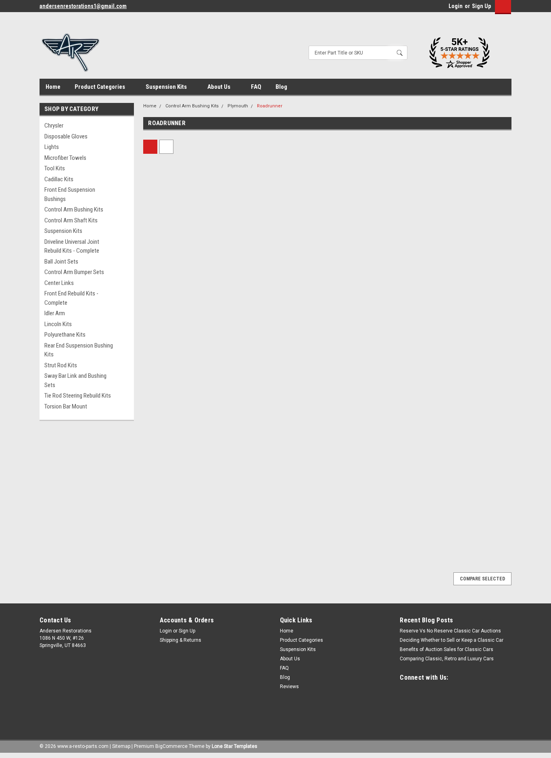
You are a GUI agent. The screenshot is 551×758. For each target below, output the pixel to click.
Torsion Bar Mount (65, 406)
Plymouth (237, 106)
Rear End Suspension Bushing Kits (78, 350)
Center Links (59, 283)
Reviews (289, 686)
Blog (281, 86)
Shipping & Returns (180, 640)
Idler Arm (54, 313)
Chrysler (53, 125)
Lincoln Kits (58, 324)
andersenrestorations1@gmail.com (83, 6)
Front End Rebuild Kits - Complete (71, 298)
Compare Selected (482, 579)
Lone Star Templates (234, 746)
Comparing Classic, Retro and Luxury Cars (447, 659)
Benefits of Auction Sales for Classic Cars (446, 649)
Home (53, 86)
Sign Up (481, 6)
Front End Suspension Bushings (69, 194)
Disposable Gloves (66, 136)
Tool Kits (54, 168)
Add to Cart (187, 329)
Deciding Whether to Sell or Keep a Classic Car (451, 640)
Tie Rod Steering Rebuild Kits (77, 395)
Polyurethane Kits (65, 334)
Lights (51, 147)
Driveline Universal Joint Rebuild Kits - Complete (71, 246)
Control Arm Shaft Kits (71, 220)
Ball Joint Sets (61, 261)
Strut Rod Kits (60, 365)
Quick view (186, 246)
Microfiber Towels (65, 157)
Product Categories (100, 86)
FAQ (256, 86)
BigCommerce (171, 746)
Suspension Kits (167, 86)
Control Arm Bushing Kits (73, 209)
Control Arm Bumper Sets (74, 272)
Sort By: (249, 147)
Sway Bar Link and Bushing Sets (75, 380)
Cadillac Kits (58, 179)
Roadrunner (269, 106)
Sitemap (121, 746)
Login (456, 6)
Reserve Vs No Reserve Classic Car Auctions (450, 631)
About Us (219, 86)
